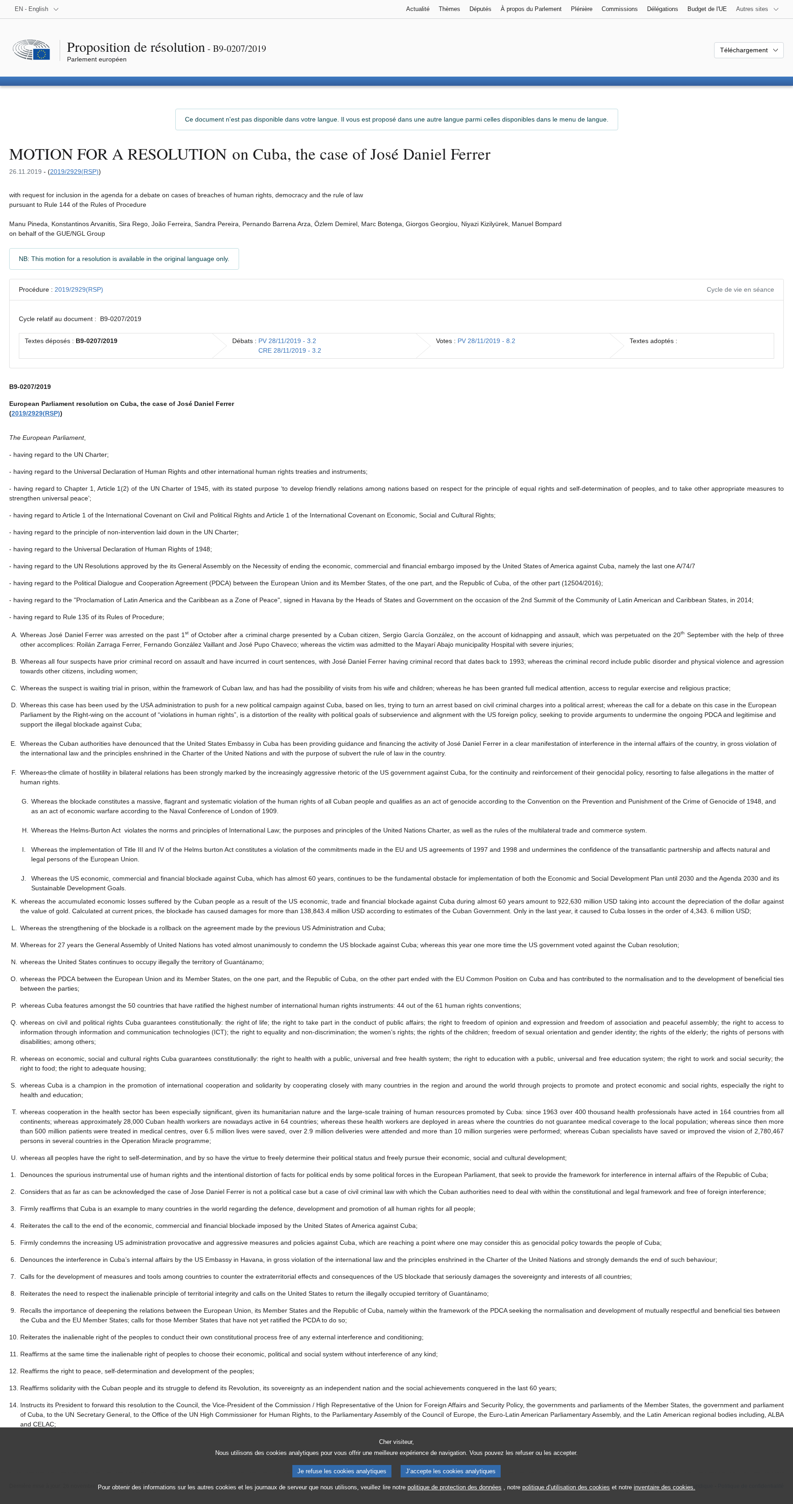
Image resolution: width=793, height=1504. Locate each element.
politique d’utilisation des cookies (566, 1487)
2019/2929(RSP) (74, 171)
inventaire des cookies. (664, 1487)
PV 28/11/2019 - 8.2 (486, 340)
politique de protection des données (455, 1487)
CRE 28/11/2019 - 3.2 (289, 350)
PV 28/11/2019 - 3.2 (287, 340)
